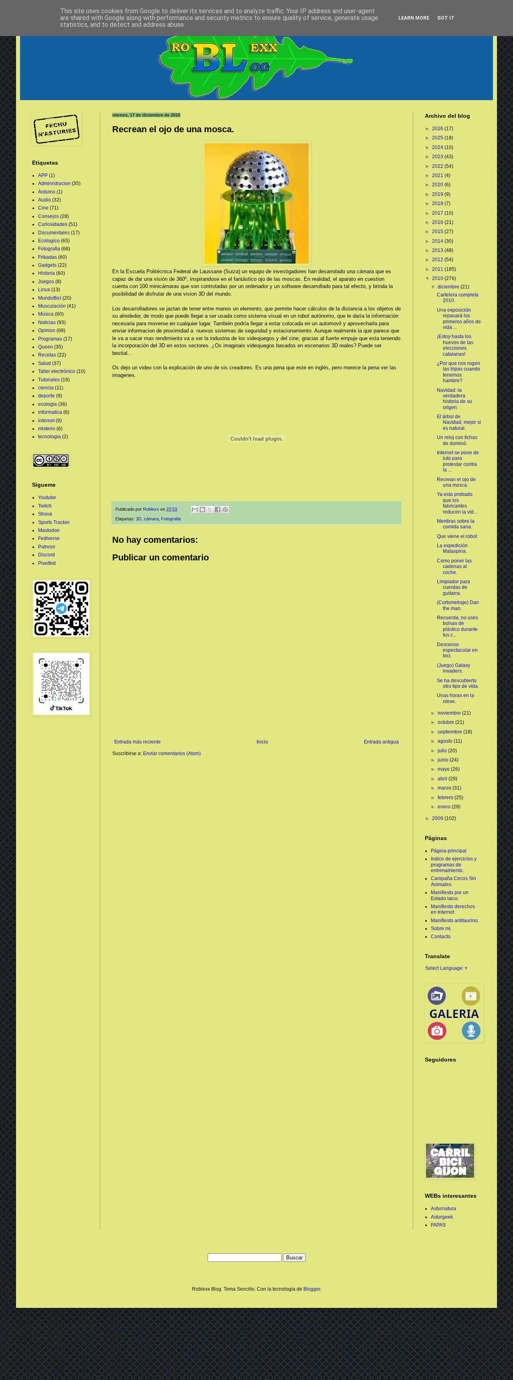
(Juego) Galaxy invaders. (453, 668)
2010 (438, 278)
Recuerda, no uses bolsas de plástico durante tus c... (457, 626)
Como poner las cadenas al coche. (454, 566)
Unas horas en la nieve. (455, 698)
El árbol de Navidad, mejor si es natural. (459, 422)
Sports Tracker (54, 522)
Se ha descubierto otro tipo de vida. (458, 683)
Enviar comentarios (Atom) (172, 753)
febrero (446, 797)
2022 (438, 166)
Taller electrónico (56, 371)
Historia (46, 273)
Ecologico (49, 241)
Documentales (54, 233)
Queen (45, 347)
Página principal (449, 851)
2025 (438, 138)
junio (444, 760)
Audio (44, 200)
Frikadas (47, 257)
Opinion (46, 330)
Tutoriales (49, 380)
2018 (438, 203)
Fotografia (171, 518)
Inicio (262, 742)
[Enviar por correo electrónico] (195, 510)
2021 (438, 175)
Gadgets (47, 265)
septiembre (450, 732)
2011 (438, 269)
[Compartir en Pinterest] (225, 510)
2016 (438, 222)
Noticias (47, 322)
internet (46, 420)
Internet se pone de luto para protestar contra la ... (458, 461)
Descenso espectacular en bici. (457, 650)
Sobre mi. (441, 928)
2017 (438, 213)
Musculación (52, 306)
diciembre (449, 287)
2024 (438, 147)
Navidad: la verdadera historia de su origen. (454, 398)
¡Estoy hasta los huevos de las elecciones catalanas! (455, 345)
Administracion (54, 183)
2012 (438, 259)
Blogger (311, 1289)
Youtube (47, 497)
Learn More (413, 18)
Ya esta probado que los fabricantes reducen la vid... (457, 503)
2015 (438, 231)
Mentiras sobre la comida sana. (456, 524)
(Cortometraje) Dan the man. (458, 605)
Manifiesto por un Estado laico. (450, 895)
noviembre (450, 713)
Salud (44, 363)
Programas (50, 339)
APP (43, 175)
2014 (438, 241)
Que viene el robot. (457, 536)
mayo (444, 769)
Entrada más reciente (137, 742)
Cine (43, 208)
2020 (438, 184)
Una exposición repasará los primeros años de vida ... (459, 318)
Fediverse (49, 538)
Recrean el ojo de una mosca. (456, 482)
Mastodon (49, 530)
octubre (446, 722)
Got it (445, 18)
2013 (438, 250)
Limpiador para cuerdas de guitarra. (453, 587)
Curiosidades (52, 224)
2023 (438, 156)
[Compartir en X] (210, 510)
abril (443, 779)
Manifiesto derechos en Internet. (453, 909)
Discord (46, 555)
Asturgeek (442, 1217)
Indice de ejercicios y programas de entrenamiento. (454, 864)
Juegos (46, 281)
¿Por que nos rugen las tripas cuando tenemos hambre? (458, 372)
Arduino (46, 192)
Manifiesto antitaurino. (455, 920)
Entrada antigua (381, 742)
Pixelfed (47, 563)
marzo (445, 788)
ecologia (47, 404)
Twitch (45, 506)
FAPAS (438, 1225)
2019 (438, 194)
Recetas (47, 355)
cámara (151, 518)
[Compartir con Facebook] (218, 510)
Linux (44, 289)
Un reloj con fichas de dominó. (457, 440)
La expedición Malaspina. (452, 548)
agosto (446, 741)
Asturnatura (443, 1208)
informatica (50, 412)
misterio (46, 428)
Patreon (46, 547)
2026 (438, 128)
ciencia (46, 388)
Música (46, 314)
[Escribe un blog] (202, 510)
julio (443, 750)
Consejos (48, 216)
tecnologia (49, 436)
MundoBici (49, 298)
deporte (46, 396)
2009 (438, 818)
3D (138, 518)
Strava (45, 514)
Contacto (440, 936)
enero (445, 807)
